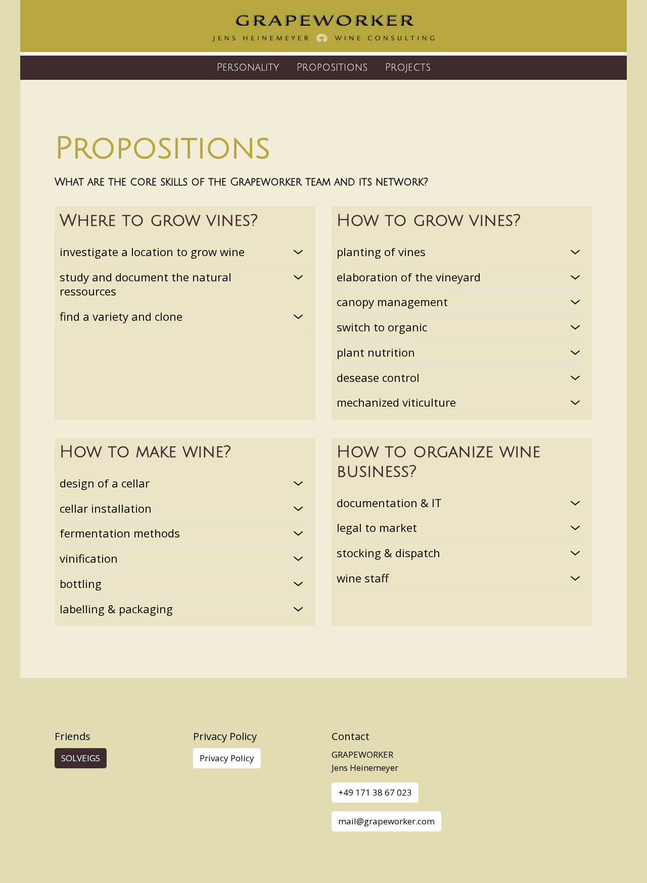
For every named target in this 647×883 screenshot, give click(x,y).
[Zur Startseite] (323, 28)
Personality (247, 67)
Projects (408, 67)
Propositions (331, 67)
